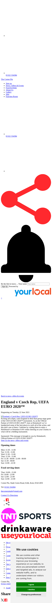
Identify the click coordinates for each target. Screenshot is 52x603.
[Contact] (28, 36)
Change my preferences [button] (31, 594)
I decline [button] (31, 589)
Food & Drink (11, 88)
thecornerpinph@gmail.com (11, 491)
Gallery (8, 92)
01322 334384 (9, 487)
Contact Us (5, 495)
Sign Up (4, 286)
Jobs (7, 94)
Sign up (9, 83)
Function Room (12, 96)
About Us (9, 90)
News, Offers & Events (15, 86)
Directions (14, 495)
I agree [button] (31, 584)
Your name (22, 284)
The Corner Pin (7, 79)
